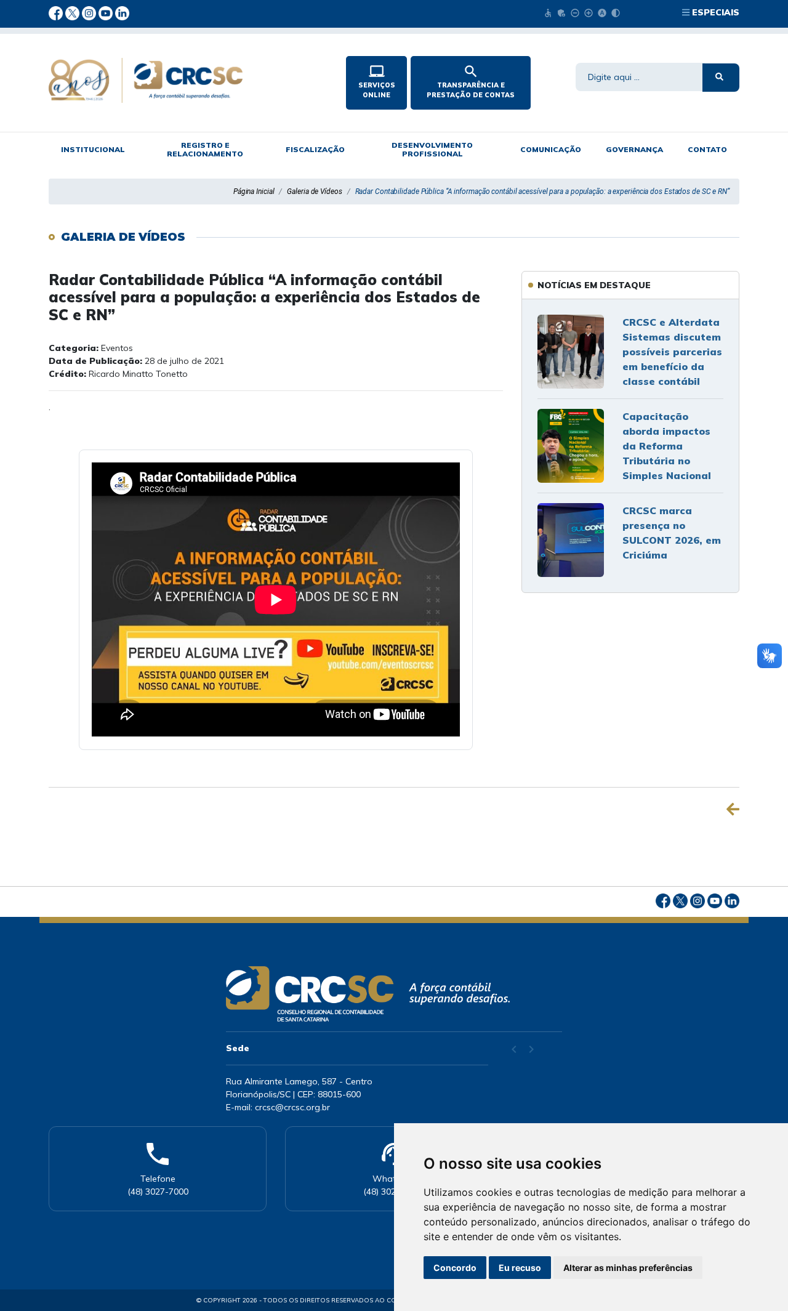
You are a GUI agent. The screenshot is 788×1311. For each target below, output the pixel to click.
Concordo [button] (454, 1267)
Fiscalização (315, 149)
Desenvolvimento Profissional (432, 149)
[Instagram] (90, 12)
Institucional (93, 149)
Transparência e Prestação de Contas (471, 81)
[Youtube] (106, 12)
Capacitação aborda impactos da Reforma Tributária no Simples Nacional (666, 446)
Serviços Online (376, 81)
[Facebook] (57, 12)
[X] (73, 12)
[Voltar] (732, 809)
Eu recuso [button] (520, 1267)
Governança (634, 149)
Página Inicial (254, 191)
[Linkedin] (122, 12)
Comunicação (550, 149)
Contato (707, 149)
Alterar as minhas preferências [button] (628, 1267)
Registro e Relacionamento (205, 149)
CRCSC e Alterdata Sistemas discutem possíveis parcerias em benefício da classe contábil (672, 351)
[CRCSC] (187, 80)
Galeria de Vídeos (314, 191)
